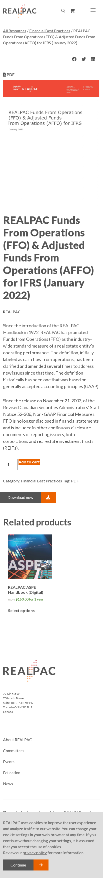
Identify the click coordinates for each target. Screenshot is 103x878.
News (8, 783)
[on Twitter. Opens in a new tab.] (84, 59)
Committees (13, 750)
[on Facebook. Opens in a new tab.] (74, 59)
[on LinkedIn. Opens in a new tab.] (93, 59)
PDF (75, 480)
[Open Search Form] (63, 11)
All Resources (14, 30)
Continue (18, 864)
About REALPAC (17, 739)
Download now (20, 497)
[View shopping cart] (72, 11)
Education (11, 772)
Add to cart (29, 461)
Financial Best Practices (49, 30)
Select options (21, 610)
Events (8, 761)
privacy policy (35, 852)
